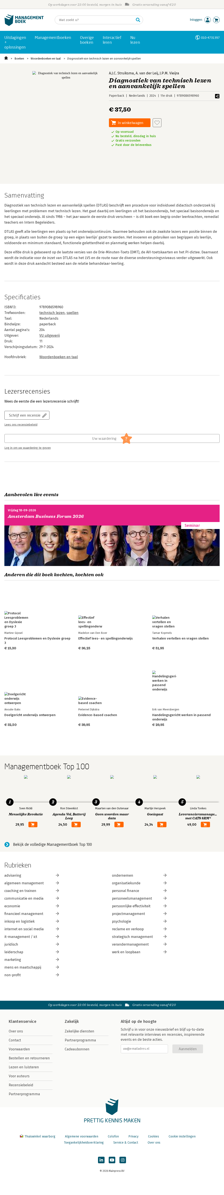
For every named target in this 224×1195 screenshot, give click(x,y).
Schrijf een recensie (24, 415)
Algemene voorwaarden (81, 1136)
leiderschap (13, 952)
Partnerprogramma (24, 1094)
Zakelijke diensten (79, 1031)
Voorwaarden (19, 1049)
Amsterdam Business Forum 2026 (46, 516)
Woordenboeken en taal (46, 58)
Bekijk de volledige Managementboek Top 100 (52, 844)
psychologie (121, 921)
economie (12, 906)
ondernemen (122, 875)
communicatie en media (24, 898)
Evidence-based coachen (97, 715)
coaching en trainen (20, 891)
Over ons (16, 1031)
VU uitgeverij (49, 335)
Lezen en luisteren (24, 1067)
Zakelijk (72, 1021)
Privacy (133, 1136)
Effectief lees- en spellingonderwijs (105, 638)
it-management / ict (20, 937)
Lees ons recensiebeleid (20, 424)
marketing (12, 960)
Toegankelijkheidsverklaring (84, 1142)
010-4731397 (210, 37)
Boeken (19, 58)
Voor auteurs (19, 1076)
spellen (72, 313)
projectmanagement (128, 914)
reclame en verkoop (128, 929)
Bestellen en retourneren (29, 1058)
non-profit (12, 975)
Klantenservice (22, 1021)
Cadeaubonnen (77, 1049)
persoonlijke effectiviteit (131, 906)
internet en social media (24, 929)
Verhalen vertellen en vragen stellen (180, 638)
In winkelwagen (130, 123)
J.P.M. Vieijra (169, 73)
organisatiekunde (126, 883)
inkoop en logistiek (19, 921)
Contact (15, 1040)
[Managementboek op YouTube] (112, 1160)
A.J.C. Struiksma (121, 73)
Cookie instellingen (182, 1136)
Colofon (113, 1136)
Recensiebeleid (21, 1085)
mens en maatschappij (22, 967)
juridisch (11, 944)
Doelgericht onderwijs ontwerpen (30, 715)
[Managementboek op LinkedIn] (101, 1160)
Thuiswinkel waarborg (40, 1136)
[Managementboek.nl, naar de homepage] (24, 25)
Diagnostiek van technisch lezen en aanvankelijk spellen (104, 58)
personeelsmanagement (132, 898)
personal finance (125, 891)
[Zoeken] (138, 20)
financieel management (23, 914)
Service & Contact (125, 1142)
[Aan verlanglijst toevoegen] (157, 122)
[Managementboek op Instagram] (122, 1160)
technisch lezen (52, 313)
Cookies (153, 1136)
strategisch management (132, 937)
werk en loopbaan (126, 952)
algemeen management (24, 883)
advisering (12, 875)
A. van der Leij (147, 73)
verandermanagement (130, 944)
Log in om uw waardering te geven (27, 448)
